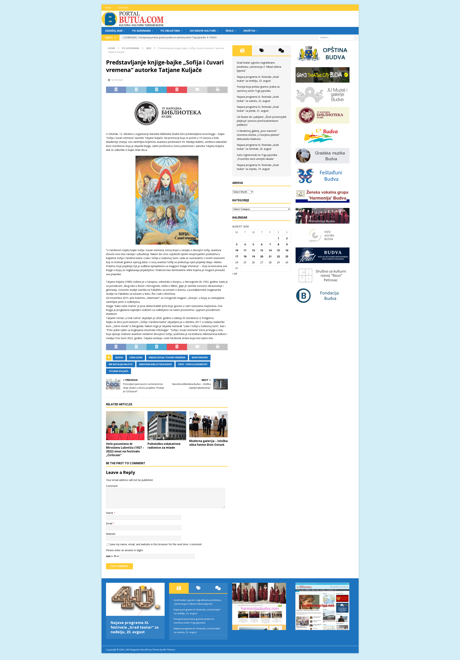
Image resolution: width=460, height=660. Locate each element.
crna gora (135, 357)
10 (236, 250)
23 (286, 256)
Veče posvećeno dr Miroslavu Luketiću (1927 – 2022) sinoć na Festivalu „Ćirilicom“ (125, 449)
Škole (230, 30)
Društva (249, 30)
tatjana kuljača (118, 371)
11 (244, 250)
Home (108, 7)
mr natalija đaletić (121, 364)
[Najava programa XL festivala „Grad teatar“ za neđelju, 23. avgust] (135, 599)
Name (110, 513)
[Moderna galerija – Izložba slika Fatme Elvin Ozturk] (208, 424)
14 (270, 250)
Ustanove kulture (203, 30)
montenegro (200, 357)
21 (270, 256)
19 (253, 256)
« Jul (234, 273)
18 (244, 256)
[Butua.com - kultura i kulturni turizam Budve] (133, 25)
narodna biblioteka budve (155, 364)
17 (236, 256)
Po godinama (141, 30)
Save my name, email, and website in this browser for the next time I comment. (156, 544)
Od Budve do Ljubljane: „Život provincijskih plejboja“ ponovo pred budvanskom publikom (261, 121)
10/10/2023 (117, 80)
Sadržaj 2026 (113, 30)
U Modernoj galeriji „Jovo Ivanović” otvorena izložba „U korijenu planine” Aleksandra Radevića (258, 135)
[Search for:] (336, 37)
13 (261, 250)
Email (109, 523)
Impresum (123, 7)
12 (253, 250)
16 (286, 250)
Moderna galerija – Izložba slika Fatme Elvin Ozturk (208, 443)
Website (110, 534)
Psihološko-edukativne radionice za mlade (164, 446)
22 (278, 256)
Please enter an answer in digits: (124, 550)
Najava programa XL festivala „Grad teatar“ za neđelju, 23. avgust (135, 627)
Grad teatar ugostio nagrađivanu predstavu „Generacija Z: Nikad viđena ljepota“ (259, 66)
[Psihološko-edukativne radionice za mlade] (167, 425)
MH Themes (169, 648)
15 (278, 250)
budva (119, 357)
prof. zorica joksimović (193, 364)
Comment (112, 486)
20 (261, 256)
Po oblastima (170, 30)
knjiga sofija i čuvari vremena (167, 357)
